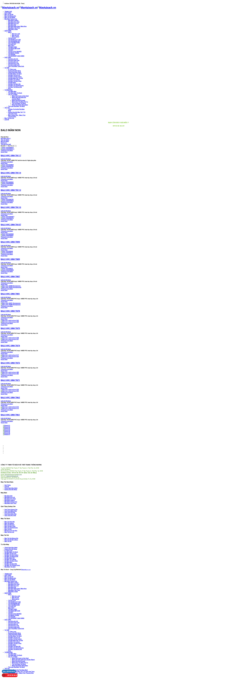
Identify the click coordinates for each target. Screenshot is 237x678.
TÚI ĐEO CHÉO (12, 47)
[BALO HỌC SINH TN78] (118, 303)
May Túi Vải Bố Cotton (11, 540)
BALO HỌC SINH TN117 (11, 155)
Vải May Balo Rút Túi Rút (15, 78)
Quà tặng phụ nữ (13, 62)
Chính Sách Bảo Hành (14, 72)
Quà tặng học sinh (13, 63)
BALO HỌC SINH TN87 (10, 276)
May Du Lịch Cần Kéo (10, 530)
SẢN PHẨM (7, 31)
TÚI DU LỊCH (12, 38)
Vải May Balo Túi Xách (15, 73)
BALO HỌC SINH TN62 (10, 397)
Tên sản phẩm (5, 140)
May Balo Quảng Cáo (10, 19)
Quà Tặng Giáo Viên (10, 514)
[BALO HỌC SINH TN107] (118, 217)
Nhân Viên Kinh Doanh (18, 100)
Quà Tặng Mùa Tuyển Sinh (16, 66)
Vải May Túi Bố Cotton (15, 76)
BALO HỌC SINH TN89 (10, 259)
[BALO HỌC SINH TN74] (118, 338)
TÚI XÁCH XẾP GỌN (14, 48)
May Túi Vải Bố (8, 14)
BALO (9, 32)
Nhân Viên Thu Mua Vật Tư (20, 102)
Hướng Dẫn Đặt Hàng (14, 71)
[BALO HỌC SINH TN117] (118, 148)
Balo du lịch (15, 35)
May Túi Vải (7, 541)
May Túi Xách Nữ (9, 521)
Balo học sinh (16, 34)
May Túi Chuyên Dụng (11, 527)
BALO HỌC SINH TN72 (10, 363)
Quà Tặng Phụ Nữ (9, 512)
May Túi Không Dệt (10, 16)
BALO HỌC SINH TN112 (11, 190)
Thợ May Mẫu (12, 91)
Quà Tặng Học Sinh (10, 515)
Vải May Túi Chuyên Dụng (16, 85)
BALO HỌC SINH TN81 (10, 294)
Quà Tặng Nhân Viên (10, 511)
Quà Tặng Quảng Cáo (10, 509)
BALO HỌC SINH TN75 (10, 328)
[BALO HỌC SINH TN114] (118, 165)
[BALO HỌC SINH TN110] (118, 200)
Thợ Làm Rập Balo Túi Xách (16, 106)
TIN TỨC (7, 108)
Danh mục (4, 143)
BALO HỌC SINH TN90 (10, 242)
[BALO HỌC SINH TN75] (118, 321)
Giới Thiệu (7, 485)
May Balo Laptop (13, 20)
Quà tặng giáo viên (13, 60)
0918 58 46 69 (12, 675)
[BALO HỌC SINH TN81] (118, 286)
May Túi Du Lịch (9, 118)
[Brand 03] (6, 428)
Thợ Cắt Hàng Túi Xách (19, 103)
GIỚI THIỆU (7, 13)
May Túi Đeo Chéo (9, 526)
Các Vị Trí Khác (12, 94)
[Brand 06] (6, 433)
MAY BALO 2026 (13, 29)
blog (9, 88)
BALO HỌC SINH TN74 (10, 346)
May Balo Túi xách (9, 567)
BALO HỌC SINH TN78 (10, 311)
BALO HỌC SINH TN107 (11, 225)
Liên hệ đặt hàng (6, 159)
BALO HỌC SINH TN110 (11, 207)
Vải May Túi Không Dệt (15, 87)
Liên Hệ (6, 119)
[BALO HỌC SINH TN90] (118, 234)
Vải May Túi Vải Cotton (11, 555)
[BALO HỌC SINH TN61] (118, 407)
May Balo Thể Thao (14, 28)
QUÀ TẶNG (7, 57)
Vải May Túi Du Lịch (14, 75)
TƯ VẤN (6, 68)
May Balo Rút (12, 25)
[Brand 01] (6, 425)
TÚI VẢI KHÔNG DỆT (14, 41)
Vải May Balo (12, 82)
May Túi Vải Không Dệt (11, 538)
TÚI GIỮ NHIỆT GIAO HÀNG (16, 56)
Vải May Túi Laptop (14, 79)
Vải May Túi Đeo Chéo (14, 81)
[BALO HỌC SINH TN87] (118, 269)
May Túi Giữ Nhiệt (9, 17)
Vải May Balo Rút (9, 558)
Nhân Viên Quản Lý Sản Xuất (20, 96)
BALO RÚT (11, 45)
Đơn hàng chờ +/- (6, 138)
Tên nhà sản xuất (6, 144)
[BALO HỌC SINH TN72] (118, 355)
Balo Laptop (15, 36)
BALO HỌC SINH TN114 (11, 173)
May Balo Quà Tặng (10, 503)
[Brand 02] (6, 427)
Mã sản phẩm (5, 141)
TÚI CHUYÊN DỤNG (14, 42)
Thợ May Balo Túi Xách (15, 93)
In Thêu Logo (12, 69)
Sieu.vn (23, 569)
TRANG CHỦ (8, 11)
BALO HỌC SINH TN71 (10, 380)
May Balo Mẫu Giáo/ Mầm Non (17, 26)
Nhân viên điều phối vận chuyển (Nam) (19, 98)
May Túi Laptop (9, 523)
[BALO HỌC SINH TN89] (118, 252)
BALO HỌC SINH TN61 (10, 415)
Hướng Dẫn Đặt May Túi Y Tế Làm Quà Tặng (16, 112)
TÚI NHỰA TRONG (13, 53)
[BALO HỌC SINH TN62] (118, 390)
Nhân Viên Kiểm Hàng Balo (20, 105)
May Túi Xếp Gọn (9, 524)
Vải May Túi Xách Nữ (14, 84)
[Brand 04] (6, 430)
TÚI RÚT (10, 50)
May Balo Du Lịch (13, 23)
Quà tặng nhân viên (14, 65)
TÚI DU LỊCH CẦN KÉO (14, 51)
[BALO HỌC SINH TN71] (118, 373)
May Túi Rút (8, 529)
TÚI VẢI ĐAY (11, 54)
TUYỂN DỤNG (8, 90)
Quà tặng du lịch (13, 59)
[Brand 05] (6, 431)
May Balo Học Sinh (13, 22)
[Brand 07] (6, 434)
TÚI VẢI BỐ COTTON (14, 39)
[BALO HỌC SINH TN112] (118, 182)
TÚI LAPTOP (12, 44)
